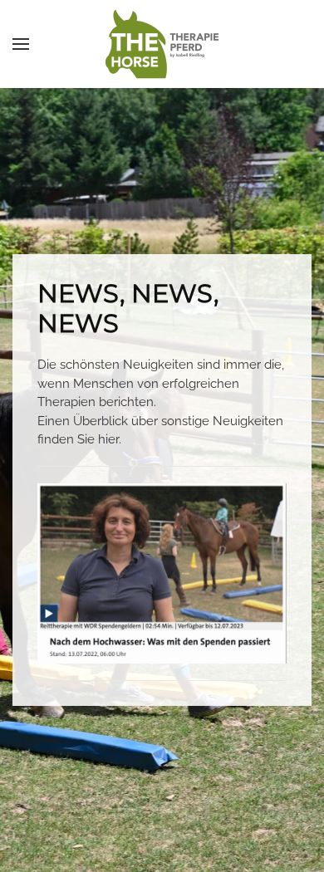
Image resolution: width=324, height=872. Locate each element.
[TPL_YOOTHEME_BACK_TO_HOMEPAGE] (162, 44)
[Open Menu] (20, 44)
